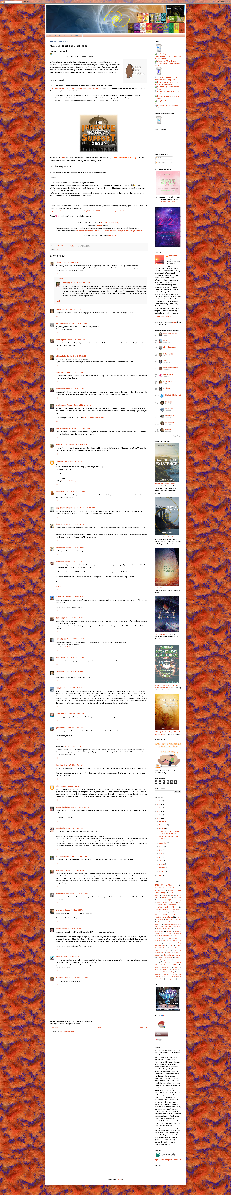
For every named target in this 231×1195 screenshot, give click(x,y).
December (163, 821)
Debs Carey (60, 765)
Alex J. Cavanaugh (62, 323)
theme (174, 965)
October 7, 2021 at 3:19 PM (80, 807)
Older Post (143, 1028)
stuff (177, 957)
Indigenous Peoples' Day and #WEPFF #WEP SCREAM (169, 832)
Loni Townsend (61, 492)
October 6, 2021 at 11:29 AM (73, 461)
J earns (174, 322)
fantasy (174, 912)
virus (156, 969)
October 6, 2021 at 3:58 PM (74, 672)
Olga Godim (60, 672)
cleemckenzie (60, 524)
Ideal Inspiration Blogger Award (168, 922)
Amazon (157, 895)
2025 (159, 804)
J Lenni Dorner (173, 256)
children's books (161, 910)
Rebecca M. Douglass (170, 368)
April (161, 861)
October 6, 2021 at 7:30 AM (76, 340)
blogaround (160, 900)
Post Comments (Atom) (67, 1032)
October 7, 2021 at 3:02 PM (70, 786)
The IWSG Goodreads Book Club (93, 418)
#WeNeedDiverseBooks (85, 231)
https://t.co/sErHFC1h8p (109, 223)
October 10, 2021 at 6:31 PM (71, 929)
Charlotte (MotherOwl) (173, 395)
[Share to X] (84, 246)
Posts (159, 158)
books (179, 902)
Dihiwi (58, 786)
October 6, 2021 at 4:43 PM (73, 688)
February (162, 868)
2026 (159, 801)
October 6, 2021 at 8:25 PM (73, 728)
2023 (159, 811)
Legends (176, 929)
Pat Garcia (59, 461)
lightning (169, 931)
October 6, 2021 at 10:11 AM (81, 428)
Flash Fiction (169, 914)
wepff (175, 970)
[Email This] (79, 246)
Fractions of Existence (164, 917)
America (164, 895)
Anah (172, 895)
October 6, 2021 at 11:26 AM (78, 445)
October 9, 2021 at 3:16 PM (79, 894)
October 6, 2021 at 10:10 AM (82, 405)
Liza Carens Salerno (62, 856)
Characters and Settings (165, 907)
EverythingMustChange (69, 481)
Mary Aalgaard (61, 639)
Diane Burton (60, 389)
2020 (159, 876)
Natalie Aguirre (61, 340)
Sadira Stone (60, 714)
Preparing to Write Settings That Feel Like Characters (167, 733)
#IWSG (58, 249)
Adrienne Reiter (61, 356)
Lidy (57, 957)
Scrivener (157, 955)
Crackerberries (168, 374)
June (161, 854)
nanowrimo (177, 933)
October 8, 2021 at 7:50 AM (80, 283)
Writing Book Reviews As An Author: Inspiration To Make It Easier (167, 686)
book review (161, 902)
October (162, 829)
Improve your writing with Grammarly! (168, 1160)
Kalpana (58, 262)
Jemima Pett (60, 562)
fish (156, 914)
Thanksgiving (166, 962)
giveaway (160, 919)
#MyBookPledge (159, 890)
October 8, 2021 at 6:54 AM (79, 856)
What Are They (60, 35)
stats (160, 957)
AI (178, 893)
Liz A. (165, 340)
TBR (156, 962)
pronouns (171, 945)
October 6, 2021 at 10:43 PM (74, 746)
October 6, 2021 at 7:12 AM (71, 309)
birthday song (177, 897)
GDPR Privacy (75, 35)
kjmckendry (60, 728)
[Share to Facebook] (86, 246)
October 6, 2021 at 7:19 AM (78, 323)
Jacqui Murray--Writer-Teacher (66, 508)
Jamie (165, 361)
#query (99, 226)
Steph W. (58, 309)
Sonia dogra (60, 372)
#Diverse (117, 231)
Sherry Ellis (169, 402)
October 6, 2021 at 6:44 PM (74, 714)
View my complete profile (163, 316)
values (176, 967)
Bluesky (178, 900)
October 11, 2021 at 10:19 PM (69, 957)
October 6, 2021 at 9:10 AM (74, 372)
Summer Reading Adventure (163, 960)
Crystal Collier (170, 422)
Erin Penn (166, 388)
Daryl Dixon (176, 909)
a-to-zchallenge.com (168, 202)
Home (99, 1028)
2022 (159, 815)
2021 (159, 818)
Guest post (178, 919)
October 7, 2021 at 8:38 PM (73, 828)
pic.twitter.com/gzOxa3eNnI (131, 231)
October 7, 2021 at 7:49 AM (73, 765)
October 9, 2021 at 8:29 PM (74, 910)
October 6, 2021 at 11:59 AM (76, 492)
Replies (60, 279)
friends (179, 917)
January (162, 871)
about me (172, 893)
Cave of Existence (167, 905)
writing (166, 974)
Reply (57, 274)
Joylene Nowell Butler (63, 428)
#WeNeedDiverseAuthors (104, 231)
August (161, 847)
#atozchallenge (163, 885)
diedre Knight (60, 618)
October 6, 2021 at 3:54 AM (71, 262)
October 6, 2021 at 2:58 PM (75, 618)
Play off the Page (67, 647)
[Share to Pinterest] (88, 246)
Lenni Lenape (159, 931)
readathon (174, 948)
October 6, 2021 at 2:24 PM (74, 562)
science (176, 952)
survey (177, 960)
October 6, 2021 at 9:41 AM (74, 389)
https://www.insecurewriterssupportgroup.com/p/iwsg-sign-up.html (75, 88)
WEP (164, 970)
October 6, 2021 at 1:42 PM (75, 524)
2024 (159, 808)
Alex (63, 158)
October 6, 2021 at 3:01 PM (76, 639)
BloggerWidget (177, 436)
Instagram (157, 924)
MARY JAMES (66, 283)
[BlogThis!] (82, 246)
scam (168, 952)
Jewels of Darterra (163, 929)
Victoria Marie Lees (62, 894)
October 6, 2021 (114, 235)
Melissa (58, 929)
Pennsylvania (167, 938)
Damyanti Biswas (61, 445)
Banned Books (165, 897)
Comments (161, 162)
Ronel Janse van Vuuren (64, 405)
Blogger (119, 1179)
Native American (163, 936)
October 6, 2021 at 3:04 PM (76, 658)
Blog (49, 35)
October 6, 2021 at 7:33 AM (76, 356)
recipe (156, 950)
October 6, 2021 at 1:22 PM (86, 508)
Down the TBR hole (161, 912)
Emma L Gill (60, 828)
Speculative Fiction (172, 955)
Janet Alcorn (60, 910)
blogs (169, 900)
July (160, 850)
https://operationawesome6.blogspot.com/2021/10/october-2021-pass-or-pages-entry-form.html (87, 211)
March (161, 864)
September (163, 843)
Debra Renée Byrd (62, 978)
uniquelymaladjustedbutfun (162, 967)
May (161, 857)
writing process (171, 979)
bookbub (172, 902)
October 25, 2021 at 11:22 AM (79, 978)
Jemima (58, 586)
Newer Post (54, 1028)
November (163, 825)
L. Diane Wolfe (168, 381)
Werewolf (157, 972)
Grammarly (169, 919)
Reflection (166, 950)
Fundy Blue (59, 688)
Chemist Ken (60, 597)
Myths (169, 933)
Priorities (166, 943)
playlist (177, 938)
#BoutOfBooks (160, 888)
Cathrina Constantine (63, 807)
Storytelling (168, 957)
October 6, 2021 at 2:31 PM (74, 597)
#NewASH (170, 890)
